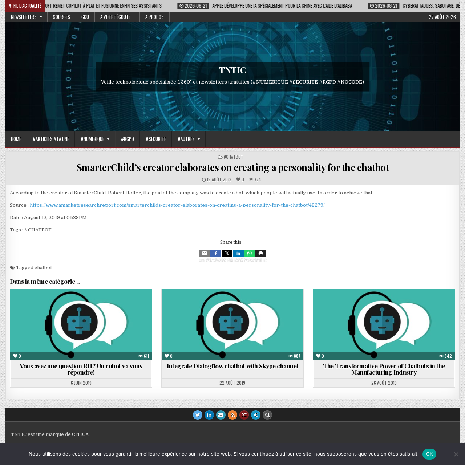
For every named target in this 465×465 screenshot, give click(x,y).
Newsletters (24, 16)
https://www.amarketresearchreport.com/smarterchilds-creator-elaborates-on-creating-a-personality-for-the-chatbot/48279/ (177, 205)
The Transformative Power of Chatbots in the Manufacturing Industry (384, 369)
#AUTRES (186, 138)
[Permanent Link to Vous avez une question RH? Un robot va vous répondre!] (81, 324)
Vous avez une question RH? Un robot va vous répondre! (81, 369)
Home (16, 138)
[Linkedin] (238, 253)
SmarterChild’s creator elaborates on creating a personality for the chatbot (232, 167)
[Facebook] (215, 253)
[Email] (204, 253)
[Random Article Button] (244, 415)
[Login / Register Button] (255, 415)
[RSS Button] (232, 415)
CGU (85, 16)
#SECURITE (156, 138)
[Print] (260, 253)
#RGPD (127, 138)
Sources (61, 16)
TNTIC (232, 70)
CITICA (80, 434)
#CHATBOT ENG (219, 307)
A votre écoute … (117, 16)
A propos (154, 16)
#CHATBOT (233, 157)
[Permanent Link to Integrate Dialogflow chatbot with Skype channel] (232, 324)
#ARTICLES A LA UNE (51, 138)
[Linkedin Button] (209, 415)
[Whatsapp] (249, 253)
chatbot (43, 267)
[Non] (456, 454)
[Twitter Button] (197, 415)
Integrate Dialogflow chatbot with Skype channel (232, 366)
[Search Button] (267, 415)
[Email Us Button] (221, 415)
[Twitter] (227, 253)
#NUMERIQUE (92, 138)
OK (429, 454)
